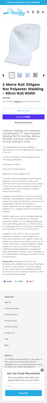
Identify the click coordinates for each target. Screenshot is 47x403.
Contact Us (9, 333)
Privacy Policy (11, 321)
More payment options (23, 122)
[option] (12, 75)
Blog (6, 345)
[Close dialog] (42, 370)
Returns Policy (11, 327)
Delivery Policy (11, 314)
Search (8, 302)
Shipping (17, 101)
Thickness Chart (12, 308)
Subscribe (23, 393)
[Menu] (43, 11)
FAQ (6, 339)
